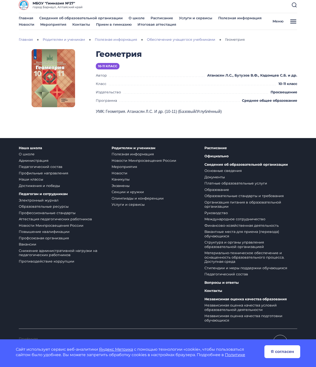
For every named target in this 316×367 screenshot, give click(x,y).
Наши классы (31, 179)
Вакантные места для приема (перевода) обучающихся (241, 233)
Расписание (162, 18)
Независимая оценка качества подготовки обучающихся (243, 318)
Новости (26, 24)
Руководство (216, 213)
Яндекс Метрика (116, 349)
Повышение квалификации (44, 231)
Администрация (33, 160)
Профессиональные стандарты (47, 213)
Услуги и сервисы (195, 18)
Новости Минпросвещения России (51, 225)
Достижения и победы (39, 186)
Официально (216, 156)
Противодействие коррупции (46, 261)
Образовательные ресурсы (44, 206)
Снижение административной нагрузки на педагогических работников (58, 252)
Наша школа (30, 148)
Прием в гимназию (114, 24)
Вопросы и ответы (221, 283)
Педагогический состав (40, 166)
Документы (214, 177)
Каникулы (121, 179)
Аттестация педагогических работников (55, 219)
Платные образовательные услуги (235, 183)
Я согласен (282, 351)
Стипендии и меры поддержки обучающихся (245, 268)
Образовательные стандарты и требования (244, 196)
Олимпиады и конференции (138, 198)
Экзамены (121, 186)
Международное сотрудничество (234, 219)
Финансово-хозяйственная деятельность (241, 225)
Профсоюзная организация (44, 238)
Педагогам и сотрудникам (43, 194)
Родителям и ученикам (133, 148)
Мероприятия (53, 24)
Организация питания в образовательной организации (242, 204)
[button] (294, 5)
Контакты (81, 24)
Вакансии (27, 244)
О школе (137, 18)
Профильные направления (43, 173)
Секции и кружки (128, 192)
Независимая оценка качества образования (245, 299)
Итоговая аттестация (157, 24)
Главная (26, 18)
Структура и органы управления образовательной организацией (234, 244)
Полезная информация (240, 18)
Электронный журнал (39, 200)
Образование (216, 189)
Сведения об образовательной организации (81, 18)
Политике (235, 354)
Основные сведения (223, 170)
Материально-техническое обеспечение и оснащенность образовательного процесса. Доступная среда (244, 257)
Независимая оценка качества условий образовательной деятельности (240, 307)
